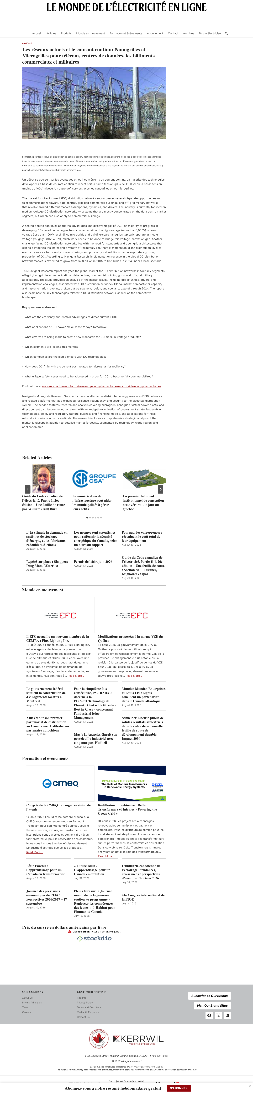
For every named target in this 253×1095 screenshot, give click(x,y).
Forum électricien (210, 33)
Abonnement (155, 33)
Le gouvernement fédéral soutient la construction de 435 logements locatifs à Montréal (46, 695)
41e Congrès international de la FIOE (143, 897)
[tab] (87, 517)
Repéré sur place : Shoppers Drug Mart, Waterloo (47, 564)
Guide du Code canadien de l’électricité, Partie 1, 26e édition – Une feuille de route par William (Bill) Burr (43, 502)
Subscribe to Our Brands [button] (209, 996)
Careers (26, 1012)
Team (25, 1007)
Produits (66, 33)
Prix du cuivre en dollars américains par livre (64, 927)
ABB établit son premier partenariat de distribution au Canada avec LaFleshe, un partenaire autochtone (47, 724)
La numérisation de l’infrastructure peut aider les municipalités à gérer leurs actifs (92, 502)
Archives (188, 33)
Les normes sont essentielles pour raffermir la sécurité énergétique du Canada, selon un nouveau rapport (96, 538)
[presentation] (44, 478)
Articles (51, 33)
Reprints (81, 997)
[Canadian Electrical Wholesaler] (25, 33)
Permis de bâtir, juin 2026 (93, 562)
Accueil (36, 33)
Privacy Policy (85, 1002)
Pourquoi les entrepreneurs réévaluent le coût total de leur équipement (142, 536)
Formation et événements (126, 33)
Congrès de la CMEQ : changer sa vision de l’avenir (58, 807)
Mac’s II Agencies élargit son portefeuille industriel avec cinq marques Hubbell (95, 738)
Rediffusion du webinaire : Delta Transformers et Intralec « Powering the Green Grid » (127, 809)
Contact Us (83, 1016)
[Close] (250, 1086)
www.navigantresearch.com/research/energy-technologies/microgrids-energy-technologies (101, 386)
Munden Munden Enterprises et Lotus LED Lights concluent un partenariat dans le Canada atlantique (144, 695)
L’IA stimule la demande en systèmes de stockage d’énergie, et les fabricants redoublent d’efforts (46, 538)
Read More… (76, 675)
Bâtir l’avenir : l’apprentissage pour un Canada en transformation (45, 870)
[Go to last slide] (27, 489)
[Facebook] (209, 1015)
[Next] (160, 489)
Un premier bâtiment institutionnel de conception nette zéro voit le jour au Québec (143, 502)
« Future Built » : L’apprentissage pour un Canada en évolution (92, 870)
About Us (27, 997)
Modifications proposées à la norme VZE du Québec (130, 638)
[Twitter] (218, 1015)
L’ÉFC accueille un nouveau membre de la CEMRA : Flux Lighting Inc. (57, 638)
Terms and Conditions (89, 1007)
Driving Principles (32, 1002)
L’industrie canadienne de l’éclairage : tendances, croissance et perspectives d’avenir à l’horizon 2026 (141, 872)
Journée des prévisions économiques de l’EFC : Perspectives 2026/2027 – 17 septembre (46, 897)
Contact (173, 33)
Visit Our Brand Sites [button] (212, 1005)
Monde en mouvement (90, 33)
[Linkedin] (227, 1015)
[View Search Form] (226, 33)
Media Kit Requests (88, 1012)
